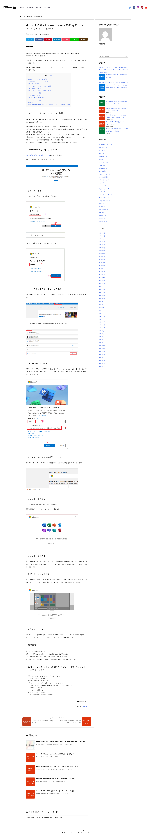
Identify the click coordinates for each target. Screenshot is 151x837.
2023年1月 (102, 268)
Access (102, 218)
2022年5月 (102, 292)
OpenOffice (103, 147)
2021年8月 (102, 310)
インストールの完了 (34, 95)
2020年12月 (102, 316)
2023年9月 (102, 248)
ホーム (23, 16)
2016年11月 (102, 348)
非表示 (50, 75)
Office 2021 (38, 16)
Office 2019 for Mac (105, 180)
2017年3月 (102, 340)
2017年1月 (102, 343)
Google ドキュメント (105, 144)
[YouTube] (146, 7)
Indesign (102, 206)
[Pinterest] (141, 7)
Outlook (102, 215)
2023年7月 (102, 251)
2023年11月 (102, 245)
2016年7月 (102, 357)
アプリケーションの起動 (36, 97)
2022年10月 (102, 277)
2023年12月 (102, 242)
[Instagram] (137, 7)
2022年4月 (102, 295)
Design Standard (104, 200)
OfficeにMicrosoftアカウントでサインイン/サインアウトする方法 (57, 766)
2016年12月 (102, 345)
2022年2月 (102, 301)
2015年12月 (102, 360)
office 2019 (103, 168)
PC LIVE (84, 706)
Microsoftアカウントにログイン (38, 81)
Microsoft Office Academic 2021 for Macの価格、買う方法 (55, 778)
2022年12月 (102, 271)
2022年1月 (102, 304)
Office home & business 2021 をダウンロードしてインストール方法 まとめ (48, 104)
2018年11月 (102, 328)
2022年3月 (102, 298)
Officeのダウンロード (35, 88)
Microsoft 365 (104, 197)
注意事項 (30, 102)
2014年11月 (102, 366)
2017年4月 (102, 337)
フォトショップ (104, 189)
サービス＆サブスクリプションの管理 (39, 86)
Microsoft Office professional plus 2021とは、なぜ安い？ (55, 754)
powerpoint (103, 221)
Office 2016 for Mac (105, 195)
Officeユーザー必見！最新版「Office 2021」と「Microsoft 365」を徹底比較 (61, 742)
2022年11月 (102, 274)
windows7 (102, 186)
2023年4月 (102, 259)
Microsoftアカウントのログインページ (38, 155)
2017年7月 (102, 331)
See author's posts (104, 48)
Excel (101, 203)
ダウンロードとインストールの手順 (37, 79)
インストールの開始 (35, 93)
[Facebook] (133, 7)
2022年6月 (102, 289)
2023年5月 (102, 256)
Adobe (38, 7)
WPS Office (103, 150)
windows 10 (103, 156)
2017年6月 (102, 334)
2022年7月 (102, 286)
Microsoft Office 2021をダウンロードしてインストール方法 (55, 791)
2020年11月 (102, 319)
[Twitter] (129, 7)
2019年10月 (102, 325)
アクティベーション (35, 100)
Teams (101, 153)
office (30, 16)
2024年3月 (102, 236)
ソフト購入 (46, 7)
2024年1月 (102, 239)
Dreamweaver (103, 165)
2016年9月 (102, 351)
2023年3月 (102, 262)
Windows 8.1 (103, 177)
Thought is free (85, 832)
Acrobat (102, 192)
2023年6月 (102, 254)
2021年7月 (102, 313)
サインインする (33, 83)
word (101, 212)
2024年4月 (102, 233)
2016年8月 (102, 354)
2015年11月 (102, 363)
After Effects (103, 209)
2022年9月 (102, 280)
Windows (30, 7)
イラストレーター (104, 174)
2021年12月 (102, 307)
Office (22, 7)
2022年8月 (102, 283)
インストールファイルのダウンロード (39, 90)
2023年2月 (102, 265)
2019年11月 (102, 322)
